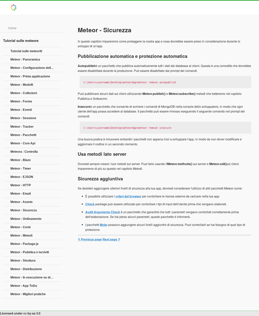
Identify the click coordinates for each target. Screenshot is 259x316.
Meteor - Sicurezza (23, 210)
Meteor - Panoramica (25, 59)
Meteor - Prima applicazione (30, 76)
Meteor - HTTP (20, 185)
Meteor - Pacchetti (23, 135)
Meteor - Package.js (24, 243)
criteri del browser (128, 196)
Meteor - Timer (20, 168)
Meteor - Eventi (21, 109)
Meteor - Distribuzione (26, 269)
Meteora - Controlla (24, 151)
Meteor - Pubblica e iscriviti (29, 252)
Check (90, 204)
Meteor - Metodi (21, 235)
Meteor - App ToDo (23, 285)
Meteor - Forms (21, 101)
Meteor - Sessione (23, 118)
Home (12, 28)
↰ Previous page (90, 239)
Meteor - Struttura (22, 260)
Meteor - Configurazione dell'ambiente (36, 67)
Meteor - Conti (20, 227)
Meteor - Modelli (21, 84)
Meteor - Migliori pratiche (28, 294)
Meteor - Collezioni (23, 93)
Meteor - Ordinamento (26, 218)
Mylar (104, 224)
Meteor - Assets (21, 202)
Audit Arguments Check (102, 212)
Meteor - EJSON (21, 176)
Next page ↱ (111, 239)
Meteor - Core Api (22, 143)
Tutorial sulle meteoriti (26, 51)
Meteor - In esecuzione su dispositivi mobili (36, 277)
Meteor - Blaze (20, 160)
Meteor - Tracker (22, 126)
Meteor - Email (20, 193)
